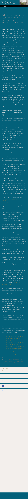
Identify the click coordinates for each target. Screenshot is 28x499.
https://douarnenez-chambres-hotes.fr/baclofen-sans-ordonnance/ (15, 338)
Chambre (5, 368)
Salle (3, 371)
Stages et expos (6, 381)
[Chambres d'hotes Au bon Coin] (14, 2)
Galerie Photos (6, 376)
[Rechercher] (26, 6)
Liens (5, 358)
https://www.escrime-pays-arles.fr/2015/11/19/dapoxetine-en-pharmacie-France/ (12, 201)
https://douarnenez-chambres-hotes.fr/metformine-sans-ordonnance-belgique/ (15, 352)
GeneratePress (16, 495)
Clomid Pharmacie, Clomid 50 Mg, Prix (13, 359)
